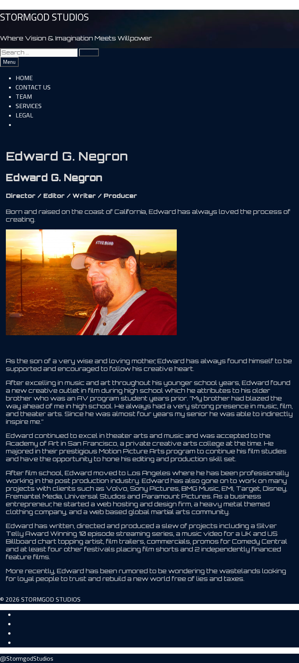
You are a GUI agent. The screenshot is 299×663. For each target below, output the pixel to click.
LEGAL (24, 115)
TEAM (24, 96)
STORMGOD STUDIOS (44, 17)
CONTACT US (33, 87)
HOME (24, 77)
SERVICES (29, 105)
